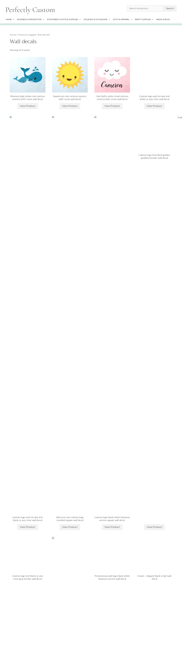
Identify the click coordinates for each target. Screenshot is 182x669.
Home (9, 19)
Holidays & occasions (95, 19)
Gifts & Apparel (121, 19)
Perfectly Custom (30, 9)
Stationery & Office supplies (62, 19)
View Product (27, 106)
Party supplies (143, 19)
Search (170, 8)
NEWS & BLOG (163, 19)
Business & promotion (29, 19)
